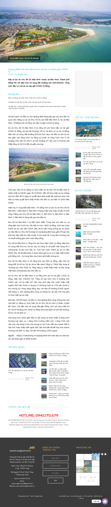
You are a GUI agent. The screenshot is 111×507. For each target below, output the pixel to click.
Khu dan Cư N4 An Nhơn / (46, 427)
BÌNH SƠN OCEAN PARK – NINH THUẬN (92, 233)
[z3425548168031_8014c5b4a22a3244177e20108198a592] (88, 470)
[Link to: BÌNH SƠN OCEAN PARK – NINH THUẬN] (78, 234)
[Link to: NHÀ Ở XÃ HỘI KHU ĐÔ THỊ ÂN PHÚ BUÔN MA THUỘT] (78, 257)
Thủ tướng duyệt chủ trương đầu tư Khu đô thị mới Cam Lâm (87, 140)
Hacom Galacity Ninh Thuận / (54, 425)
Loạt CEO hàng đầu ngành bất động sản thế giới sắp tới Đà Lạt (92, 171)
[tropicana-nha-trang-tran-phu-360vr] (96, 457)
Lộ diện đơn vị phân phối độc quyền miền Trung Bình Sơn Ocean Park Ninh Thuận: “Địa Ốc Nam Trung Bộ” (37, 107)
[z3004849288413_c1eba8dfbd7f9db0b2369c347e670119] (96, 470)
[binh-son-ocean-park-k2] (80, 457)
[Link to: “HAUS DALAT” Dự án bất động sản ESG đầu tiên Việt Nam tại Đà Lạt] (89, 201)
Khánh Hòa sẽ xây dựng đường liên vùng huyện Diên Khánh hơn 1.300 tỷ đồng (59, 388)
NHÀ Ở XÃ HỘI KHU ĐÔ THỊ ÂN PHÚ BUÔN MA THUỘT (92, 256)
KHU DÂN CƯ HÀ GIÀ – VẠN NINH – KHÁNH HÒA (93, 241)
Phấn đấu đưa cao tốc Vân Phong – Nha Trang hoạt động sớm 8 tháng (58, 380)
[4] (96, 463)
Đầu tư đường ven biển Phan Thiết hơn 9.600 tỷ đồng (27, 98)
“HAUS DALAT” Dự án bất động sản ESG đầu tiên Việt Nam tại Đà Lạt (87, 212)
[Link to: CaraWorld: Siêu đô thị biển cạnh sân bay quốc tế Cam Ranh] (44, 363)
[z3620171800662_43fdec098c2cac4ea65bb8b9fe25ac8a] (80, 470)
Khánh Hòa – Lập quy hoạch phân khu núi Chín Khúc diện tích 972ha (59, 395)
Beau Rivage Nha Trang (58, 422)
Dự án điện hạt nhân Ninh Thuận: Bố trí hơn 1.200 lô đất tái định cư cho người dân (92, 156)
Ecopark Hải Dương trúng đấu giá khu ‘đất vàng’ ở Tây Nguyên (92, 179)
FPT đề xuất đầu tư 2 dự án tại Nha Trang (20, 371)
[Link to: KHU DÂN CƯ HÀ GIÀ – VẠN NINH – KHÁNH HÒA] (78, 242)
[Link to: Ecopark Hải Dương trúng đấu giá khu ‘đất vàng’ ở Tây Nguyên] (78, 179)
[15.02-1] (80, 463)
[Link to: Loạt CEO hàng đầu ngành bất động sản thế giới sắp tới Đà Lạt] (78, 171)
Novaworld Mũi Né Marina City (34, 425)
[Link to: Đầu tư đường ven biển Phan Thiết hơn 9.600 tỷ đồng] (44, 356)
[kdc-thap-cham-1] (88, 457)
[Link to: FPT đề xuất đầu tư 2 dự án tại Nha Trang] (22, 360)
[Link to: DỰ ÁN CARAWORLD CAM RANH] (78, 226)
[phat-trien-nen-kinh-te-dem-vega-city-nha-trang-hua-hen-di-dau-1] (88, 463)
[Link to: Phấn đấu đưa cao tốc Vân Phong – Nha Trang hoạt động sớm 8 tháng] (44, 380)
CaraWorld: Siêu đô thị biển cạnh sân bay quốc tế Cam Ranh (29, 102)
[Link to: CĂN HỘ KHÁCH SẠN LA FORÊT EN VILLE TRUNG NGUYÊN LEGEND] (78, 265)
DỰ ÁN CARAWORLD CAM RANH (92, 225)
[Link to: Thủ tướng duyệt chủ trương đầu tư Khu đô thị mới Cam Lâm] (89, 129)
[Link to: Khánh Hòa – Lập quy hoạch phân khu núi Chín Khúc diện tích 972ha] (44, 396)
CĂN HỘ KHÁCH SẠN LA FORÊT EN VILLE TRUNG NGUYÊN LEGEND (91, 265)
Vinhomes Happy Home (16, 425)
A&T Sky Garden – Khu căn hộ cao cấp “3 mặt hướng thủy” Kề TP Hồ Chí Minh (92, 249)
